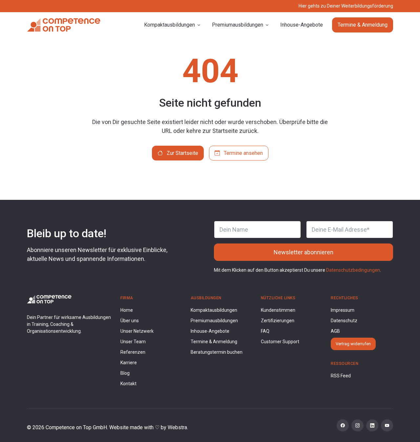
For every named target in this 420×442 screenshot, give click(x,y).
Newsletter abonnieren (303, 252)
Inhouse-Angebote (301, 25)
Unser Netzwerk (137, 331)
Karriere (128, 362)
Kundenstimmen (278, 310)
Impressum (342, 310)
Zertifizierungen (277, 320)
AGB (335, 331)
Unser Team (133, 341)
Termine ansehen (242, 153)
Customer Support (280, 341)
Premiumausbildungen (214, 320)
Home (126, 310)
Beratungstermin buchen (216, 352)
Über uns (129, 320)
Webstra (177, 427)
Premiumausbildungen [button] (237, 25)
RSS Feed (341, 375)
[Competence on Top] (63, 25)
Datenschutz (344, 320)
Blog (125, 373)
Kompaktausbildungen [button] (169, 25)
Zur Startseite (181, 153)
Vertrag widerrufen (353, 343)
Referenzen (132, 352)
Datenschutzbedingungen (353, 270)
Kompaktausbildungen (214, 310)
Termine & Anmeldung (363, 25)
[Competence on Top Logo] (49, 299)
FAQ (265, 331)
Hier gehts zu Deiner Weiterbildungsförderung (346, 6)
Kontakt (128, 383)
